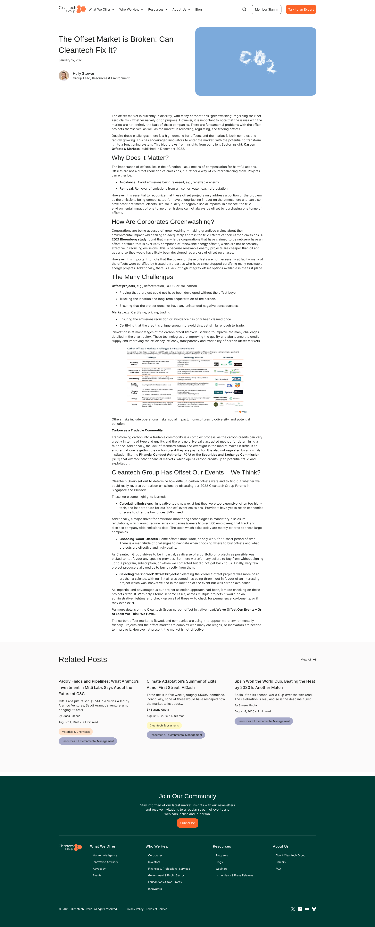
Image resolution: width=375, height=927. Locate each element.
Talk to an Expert (301, 9)
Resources (155, 9)
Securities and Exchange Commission (230, 454)
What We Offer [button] (99, 9)
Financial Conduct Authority (160, 454)
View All (306, 659)
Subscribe (187, 823)
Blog (198, 9)
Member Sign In (266, 9)
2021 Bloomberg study (129, 239)
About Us (179, 9)
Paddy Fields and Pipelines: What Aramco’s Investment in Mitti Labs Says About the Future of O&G (99, 687)
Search (244, 9)
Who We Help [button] (129, 9)
